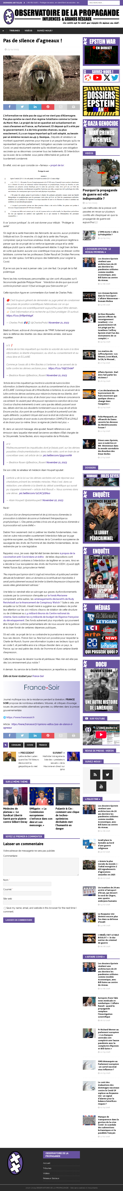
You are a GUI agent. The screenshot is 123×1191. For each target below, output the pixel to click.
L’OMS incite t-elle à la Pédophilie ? (108, 233)
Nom (6, 880)
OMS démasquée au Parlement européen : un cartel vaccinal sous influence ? (108, 1065)
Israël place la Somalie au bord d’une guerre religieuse (106, 844)
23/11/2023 (13, 49)
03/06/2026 (105, 305)
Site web (7, 898)
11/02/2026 (105, 1137)
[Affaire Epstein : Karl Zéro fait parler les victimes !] (89, 375)
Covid (30, 745)
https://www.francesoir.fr (20, 717)
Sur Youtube (97, 718)
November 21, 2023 (59, 322)
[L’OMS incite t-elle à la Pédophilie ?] (89, 235)
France (43, 745)
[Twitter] (107, 775)
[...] (96, 222)
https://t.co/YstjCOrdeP (61, 368)
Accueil (46, 1163)
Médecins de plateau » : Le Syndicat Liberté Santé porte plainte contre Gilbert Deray (15, 815)
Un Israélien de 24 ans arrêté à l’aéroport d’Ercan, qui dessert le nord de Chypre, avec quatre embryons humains (109, 894)
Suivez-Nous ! (45, 31)
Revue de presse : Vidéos (99, 750)
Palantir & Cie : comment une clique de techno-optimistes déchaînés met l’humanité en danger (67, 818)
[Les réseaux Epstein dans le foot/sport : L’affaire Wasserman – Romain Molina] (89, 296)
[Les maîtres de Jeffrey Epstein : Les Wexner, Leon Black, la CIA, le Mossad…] (89, 355)
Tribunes (14, 31)
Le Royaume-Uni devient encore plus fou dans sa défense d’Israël (108, 918)
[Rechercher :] (104, 2)
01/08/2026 (105, 284)
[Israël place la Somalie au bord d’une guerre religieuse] (89, 844)
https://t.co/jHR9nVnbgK (19, 315)
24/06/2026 (105, 926)
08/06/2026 (105, 946)
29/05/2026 (105, 342)
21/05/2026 (105, 431)
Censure (16, 745)
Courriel (7, 889)
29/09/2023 (105, 238)
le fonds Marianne (57, 595)
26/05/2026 (105, 381)
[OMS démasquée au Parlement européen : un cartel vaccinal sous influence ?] (89, 1065)
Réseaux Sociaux (51, 1178)
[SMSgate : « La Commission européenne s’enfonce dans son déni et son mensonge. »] (41, 796)
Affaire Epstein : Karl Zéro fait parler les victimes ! (108, 375)
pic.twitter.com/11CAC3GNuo (34, 493)
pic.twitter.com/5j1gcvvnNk (57, 455)
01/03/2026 (105, 1107)
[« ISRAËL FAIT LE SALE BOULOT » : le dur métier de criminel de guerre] (89, 938)
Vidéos (28, 31)
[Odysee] (95, 775)
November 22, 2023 (52, 500)
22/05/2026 (105, 1052)
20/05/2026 (105, 1073)
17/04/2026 (105, 458)
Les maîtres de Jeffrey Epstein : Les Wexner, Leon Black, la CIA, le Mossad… (108, 355)
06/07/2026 (105, 1020)
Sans (15, 617)
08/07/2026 (105, 878)
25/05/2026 (105, 408)
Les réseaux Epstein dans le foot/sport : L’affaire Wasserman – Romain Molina (109, 297)
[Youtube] (101, 786)
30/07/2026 (105, 852)
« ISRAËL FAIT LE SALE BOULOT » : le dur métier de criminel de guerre (108, 939)
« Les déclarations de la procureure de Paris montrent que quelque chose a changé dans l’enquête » (108, 397)
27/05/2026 (105, 363)
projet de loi (57, 165)
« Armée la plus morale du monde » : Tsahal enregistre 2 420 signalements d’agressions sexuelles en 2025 (108, 868)
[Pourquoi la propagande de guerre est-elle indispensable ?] (101, 173)
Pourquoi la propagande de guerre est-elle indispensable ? (100, 194)
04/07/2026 (105, 905)
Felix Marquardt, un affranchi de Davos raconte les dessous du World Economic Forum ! (108, 422)
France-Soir (38, 676)
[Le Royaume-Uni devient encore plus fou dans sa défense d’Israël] (89, 917)
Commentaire (10, 856)
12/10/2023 (91, 203)
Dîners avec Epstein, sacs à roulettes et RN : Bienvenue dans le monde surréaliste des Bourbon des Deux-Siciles (108, 447)
